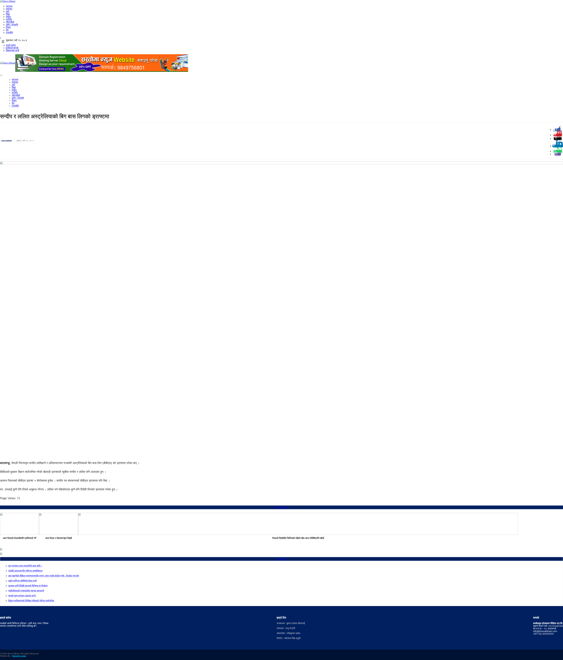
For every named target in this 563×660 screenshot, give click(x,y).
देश (7, 30)
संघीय (8, 17)
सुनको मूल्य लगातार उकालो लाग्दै (22, 595)
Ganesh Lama (19, 656)
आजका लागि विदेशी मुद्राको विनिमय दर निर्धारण (28, 586)
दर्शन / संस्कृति (12, 24)
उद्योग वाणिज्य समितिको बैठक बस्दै (22, 581)
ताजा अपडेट (281, 559)
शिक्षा (8, 14)
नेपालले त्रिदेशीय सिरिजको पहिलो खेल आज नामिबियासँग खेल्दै (298, 538)
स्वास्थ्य (9, 6)
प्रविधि (9, 19)
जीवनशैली (10, 22)
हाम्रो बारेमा (11, 45)
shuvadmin (6, 140)
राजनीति (9, 32)
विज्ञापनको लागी (12, 50)
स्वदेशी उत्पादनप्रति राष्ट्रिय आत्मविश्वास (25, 571)
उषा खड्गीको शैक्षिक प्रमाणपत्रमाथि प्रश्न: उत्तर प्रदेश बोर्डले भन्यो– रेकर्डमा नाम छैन (43, 576)
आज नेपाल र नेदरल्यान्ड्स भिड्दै (58, 538)
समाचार (9, 9)
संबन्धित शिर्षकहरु (281, 507)
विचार (8, 27)
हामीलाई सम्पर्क (12, 48)
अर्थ (7, 11)
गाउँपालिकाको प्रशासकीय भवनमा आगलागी (26, 591)
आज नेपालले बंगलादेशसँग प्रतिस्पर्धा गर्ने (19, 538)
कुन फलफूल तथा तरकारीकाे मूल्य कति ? (25, 566)
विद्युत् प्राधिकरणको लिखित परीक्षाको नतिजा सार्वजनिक (31, 600)
